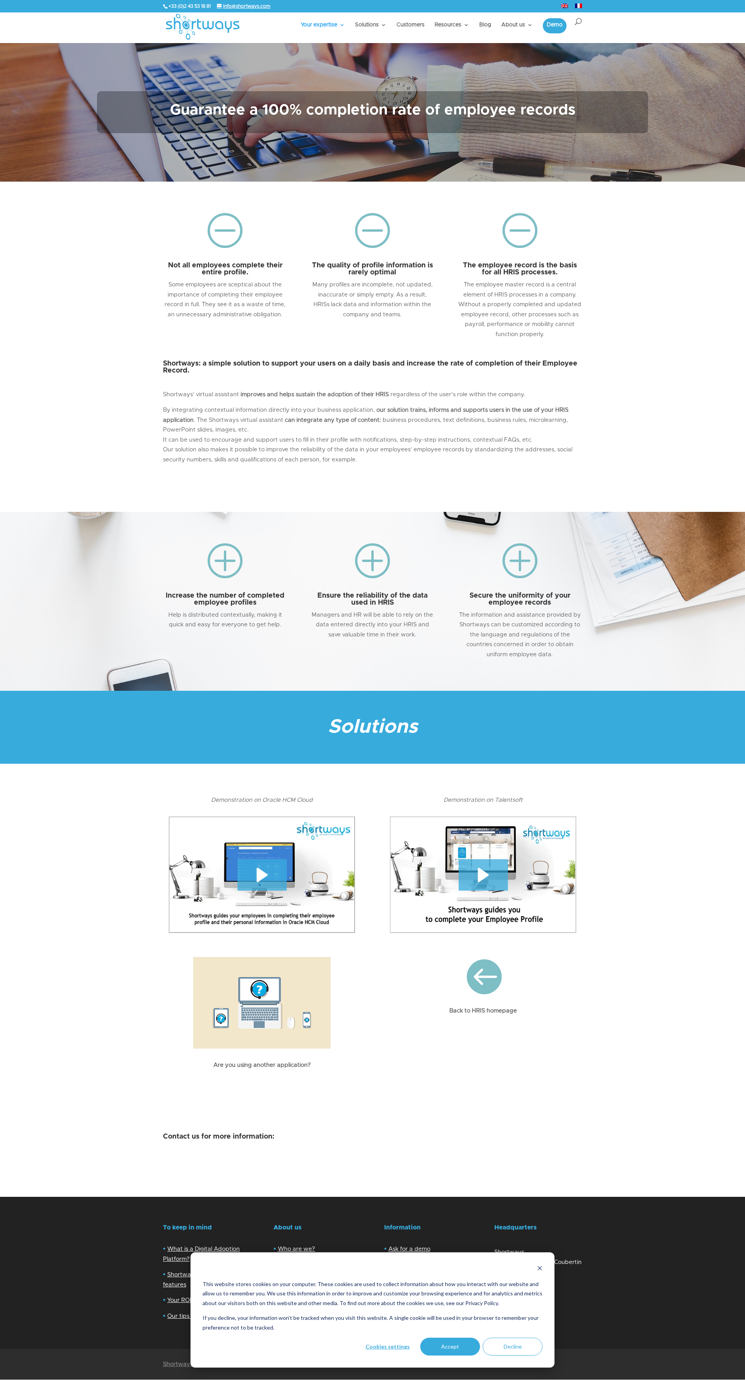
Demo (555, 25)
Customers (410, 25)
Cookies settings (388, 1346)
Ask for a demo (409, 1249)
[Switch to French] (578, 7)
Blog (485, 25)
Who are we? (296, 1249)
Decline (513, 1346)
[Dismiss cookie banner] (539, 1269)
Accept (450, 1346)
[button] (262, 875)
